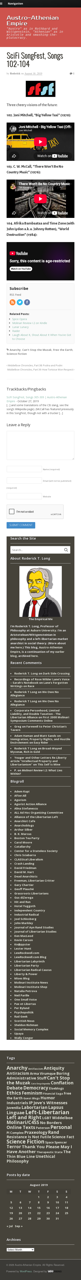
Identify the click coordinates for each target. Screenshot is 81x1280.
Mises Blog (22, 978)
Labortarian (34, 1107)
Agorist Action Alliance (30, 804)
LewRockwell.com (26, 953)
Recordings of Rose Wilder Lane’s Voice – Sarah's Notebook (40, 680)
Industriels (17, 1102)
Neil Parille (21, 995)
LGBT (46, 1117)
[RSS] (13, 302)
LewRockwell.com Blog (30, 957)
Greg (17, 726)
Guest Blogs (31, 1098)
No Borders (51, 1122)
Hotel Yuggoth (24, 906)
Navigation (15, 3)
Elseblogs (56, 1088)
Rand (53, 1132)
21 (29, 1213)
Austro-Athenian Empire (33, 20)
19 (11, 1213)
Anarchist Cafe (24, 821)
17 (57, 1208)
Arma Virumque (43, 1073)
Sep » (19, 1226)
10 (57, 1202)
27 (20, 1218)
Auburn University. (44, 630)
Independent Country (29, 910)
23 (48, 1213)
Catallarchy (22, 846)
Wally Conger (23, 1038)
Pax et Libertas (25, 1004)
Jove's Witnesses (50, 1102)
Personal (61, 1127)
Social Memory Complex (31, 1029)
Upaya (18, 1033)
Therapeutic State (50, 1152)
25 (66, 1213)
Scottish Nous (24, 1021)
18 (66, 1208)
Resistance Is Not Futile (29, 1136)
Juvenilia (14, 1107)
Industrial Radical (26, 914)
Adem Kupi (21, 791)
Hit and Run (22, 902)
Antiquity (54, 1068)
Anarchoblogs (24, 825)
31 (57, 1218)
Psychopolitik (24, 1012)
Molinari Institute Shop (30, 987)
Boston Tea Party (26, 838)
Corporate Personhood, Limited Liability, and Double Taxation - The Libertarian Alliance (35, 713)
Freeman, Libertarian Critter (34, 880)
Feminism (32, 1093)
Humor (47, 1097)
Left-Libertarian (47, 1112)
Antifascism (35, 1068)
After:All (20, 795)
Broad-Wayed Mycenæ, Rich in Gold (36, 750)
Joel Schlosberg (25, 919)
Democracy (35, 1088)
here (18, 647)
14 (29, 1208)
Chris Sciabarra (25, 855)
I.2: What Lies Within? (36, 771)
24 (57, 1213)
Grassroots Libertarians (31, 893)
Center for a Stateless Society (36, 851)
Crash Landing (24, 863)
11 (66, 1202)
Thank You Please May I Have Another (39, 1149)
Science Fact (63, 1136)
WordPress (26, 1271)
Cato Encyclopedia (40, 1083)
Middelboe (62, 1117)
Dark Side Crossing (56, 673)
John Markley (23, 923)
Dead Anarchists (25, 876)
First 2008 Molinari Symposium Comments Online (39, 718)
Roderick (15, 73)
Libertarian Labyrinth (29, 961)
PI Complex (15, 1132)
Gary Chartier (24, 885)
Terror (14, 1146)
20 (20, 1213)
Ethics (14, 1092)
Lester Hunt (22, 948)
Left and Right (24, 1117)
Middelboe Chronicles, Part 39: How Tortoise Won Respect (40, 369)
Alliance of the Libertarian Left (36, 817)
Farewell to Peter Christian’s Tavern (38, 728)
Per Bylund (21, 1008)
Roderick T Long (25, 692)
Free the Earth (63, 350)
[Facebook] (27, 302)
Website (47, 496)
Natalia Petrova (25, 991)
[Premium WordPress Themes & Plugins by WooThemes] (55, 1271)
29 (38, 1218)
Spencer (60, 1142)
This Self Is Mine (48, 764)
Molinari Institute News (31, 982)
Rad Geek (21, 1016)
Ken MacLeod (23, 936)
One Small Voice (25, 999)
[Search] (66, 550)
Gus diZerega (23, 897)
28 (29, 1218)
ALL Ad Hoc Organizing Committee (38, 812)
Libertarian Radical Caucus (33, 970)
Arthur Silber (23, 829)
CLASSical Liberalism (28, 859)
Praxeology (35, 1132)
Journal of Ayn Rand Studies (34, 927)
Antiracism (18, 1073)
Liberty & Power (25, 974)
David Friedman (25, 868)
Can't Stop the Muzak (37, 350)
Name (51, 469)
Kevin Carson (23, 940)
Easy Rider (41, 742)
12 (11, 1208)
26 (11, 1218)
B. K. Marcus (22, 834)
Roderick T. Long (26, 673)
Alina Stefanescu (26, 808)
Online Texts (21, 1127)
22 (38, 1213)
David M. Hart (24, 872)
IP (31, 1102)
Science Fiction (17, 354)
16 (48, 1208)
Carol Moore (23, 842)
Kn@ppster (22, 944)
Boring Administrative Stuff (38, 1076)
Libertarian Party (26, 965)
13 (20, 1208)
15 (38, 1208)
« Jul (10, 1226)
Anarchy (15, 350)
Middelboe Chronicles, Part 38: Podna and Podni (35, 365)
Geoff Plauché (24, 889)
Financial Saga (53, 1093)
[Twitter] (20, 302)
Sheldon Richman (26, 1025)
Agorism (20, 800)
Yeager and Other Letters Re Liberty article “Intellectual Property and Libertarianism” (38, 761)
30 (48, 1218)
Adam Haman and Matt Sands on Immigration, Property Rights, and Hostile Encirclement (40, 739)
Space (49, 1142)
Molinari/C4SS (23, 1122)
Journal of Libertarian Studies (35, 931)
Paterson (43, 1128)
